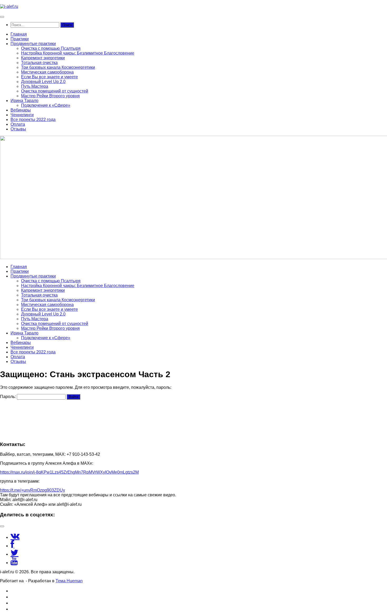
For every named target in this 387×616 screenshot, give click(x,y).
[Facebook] (12, 546)
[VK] (15, 537)
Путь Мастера (34, 86)
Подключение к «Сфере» (45, 105)
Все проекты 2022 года (33, 119)
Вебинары (21, 110)
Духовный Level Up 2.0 (43, 81)
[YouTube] (14, 562)
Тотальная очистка (39, 62)
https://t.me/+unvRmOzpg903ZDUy (32, 490)
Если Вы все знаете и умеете (49, 77)
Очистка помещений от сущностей (54, 91)
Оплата (18, 124)
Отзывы (18, 129)
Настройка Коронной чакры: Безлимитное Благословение (77, 53)
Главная (19, 34)
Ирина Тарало (24, 100)
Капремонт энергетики (43, 58)
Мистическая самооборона (47, 72)
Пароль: (8, 396)
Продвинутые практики (33, 43)
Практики (20, 39)
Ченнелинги (22, 115)
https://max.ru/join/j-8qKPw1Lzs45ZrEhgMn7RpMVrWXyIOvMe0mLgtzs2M (69, 472)
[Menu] (2, 17)
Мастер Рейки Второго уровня (50, 96)
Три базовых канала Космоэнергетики (58, 67)
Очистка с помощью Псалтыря (51, 48)
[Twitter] (14, 554)
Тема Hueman (69, 581)
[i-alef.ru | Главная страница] (9, 6)
